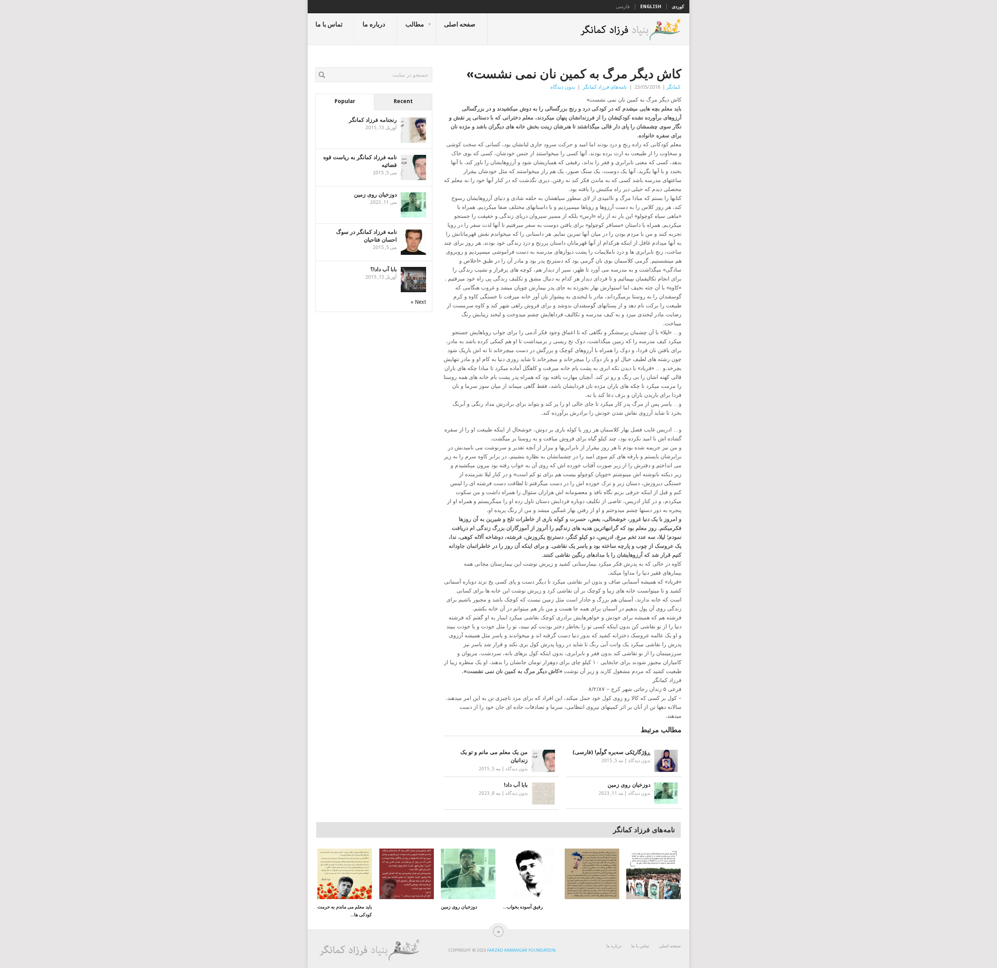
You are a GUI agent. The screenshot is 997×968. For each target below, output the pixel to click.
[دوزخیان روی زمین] (468, 874)
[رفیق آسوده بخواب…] (530, 874)
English (650, 6)
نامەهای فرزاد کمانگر (605, 87)
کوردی (678, 6)
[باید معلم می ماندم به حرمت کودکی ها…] (344, 874)
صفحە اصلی (460, 24)
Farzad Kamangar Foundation (521, 950)
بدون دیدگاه (562, 87)
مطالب (414, 24)
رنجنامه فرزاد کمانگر (373, 120)
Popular (345, 101)
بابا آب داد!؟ (383, 269)
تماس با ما (328, 24)
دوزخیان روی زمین (375, 194)
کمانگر (673, 87)
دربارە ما (374, 24)
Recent (403, 101)
